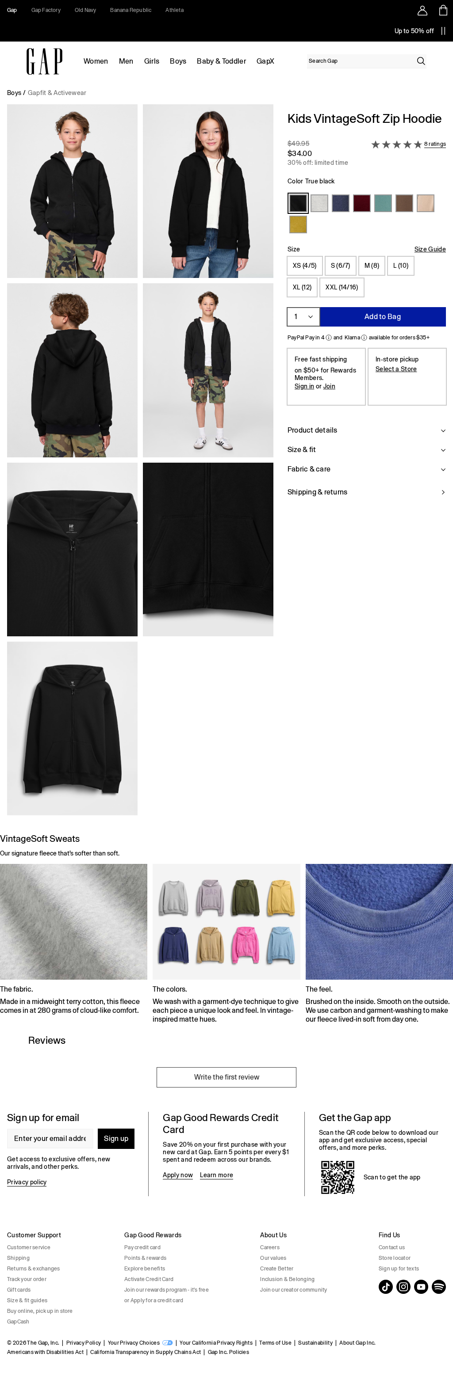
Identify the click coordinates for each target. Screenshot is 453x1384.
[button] (140, 463)
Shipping (18, 1258)
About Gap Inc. (357, 1343)
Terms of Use (275, 1343)
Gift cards (19, 1290)
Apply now (178, 1175)
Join (329, 386)
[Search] (421, 61)
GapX (265, 61)
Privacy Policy (83, 1343)
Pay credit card (142, 1247)
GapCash (18, 1322)
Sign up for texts (399, 1269)
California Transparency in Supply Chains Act (145, 1352)
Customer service (28, 1247)
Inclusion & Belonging (287, 1279)
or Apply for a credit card (153, 1300)
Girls (152, 61)
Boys (178, 61)
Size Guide (430, 249)
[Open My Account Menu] (422, 10)
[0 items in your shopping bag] (443, 10)
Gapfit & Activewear (57, 92)
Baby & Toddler (221, 61)
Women (96, 61)
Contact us (392, 1247)
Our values (273, 1258)
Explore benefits (144, 1269)
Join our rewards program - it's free (166, 1290)
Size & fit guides (27, 1300)
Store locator (395, 1258)
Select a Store (396, 369)
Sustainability (315, 1343)
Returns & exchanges (33, 1269)
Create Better (276, 1269)
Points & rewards (145, 1258)
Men (126, 61)
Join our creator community (293, 1290)
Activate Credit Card (148, 1279)
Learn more (216, 1175)
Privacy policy (26, 1182)
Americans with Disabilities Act (45, 1352)
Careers (270, 1247)
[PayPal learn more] (328, 337)
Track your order (26, 1279)
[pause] (443, 31)
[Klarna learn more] (364, 337)
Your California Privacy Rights (216, 1343)
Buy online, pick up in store (40, 1311)
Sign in (304, 386)
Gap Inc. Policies (228, 1352)
